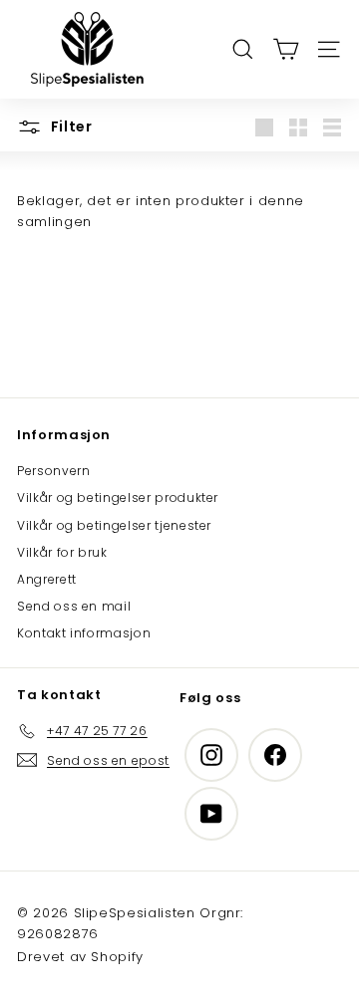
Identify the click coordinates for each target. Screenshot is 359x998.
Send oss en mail (74, 606)
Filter (70, 126)
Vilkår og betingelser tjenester (114, 525)
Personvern (54, 470)
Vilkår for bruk (62, 552)
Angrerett (47, 579)
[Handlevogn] (285, 49)
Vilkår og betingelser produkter (117, 497)
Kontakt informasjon (84, 632)
